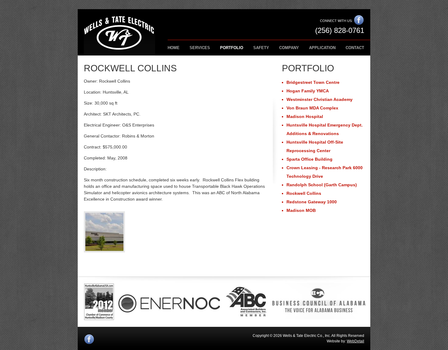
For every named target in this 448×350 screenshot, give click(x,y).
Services (200, 47)
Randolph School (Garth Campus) (321, 184)
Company (289, 47)
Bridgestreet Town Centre (313, 82)
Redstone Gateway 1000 (311, 201)
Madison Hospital (304, 116)
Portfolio (231, 47)
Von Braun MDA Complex (312, 107)
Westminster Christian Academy (319, 99)
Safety (261, 47)
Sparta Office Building (309, 159)
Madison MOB (301, 210)
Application (322, 47)
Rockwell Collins (303, 193)
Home (174, 47)
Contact (355, 47)
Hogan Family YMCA (307, 90)
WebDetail (355, 341)
